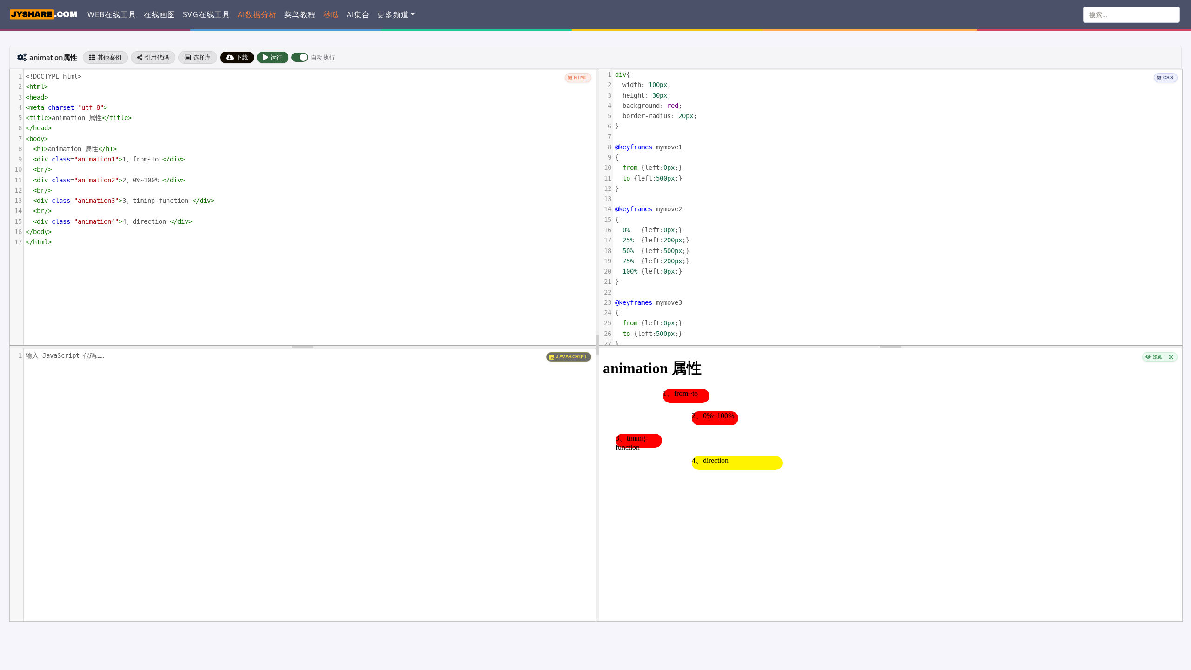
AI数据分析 (257, 14)
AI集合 (358, 14)
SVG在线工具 (206, 14)
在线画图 (159, 14)
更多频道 (393, 14)
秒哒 (331, 14)
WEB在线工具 (111, 14)
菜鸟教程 (300, 14)
